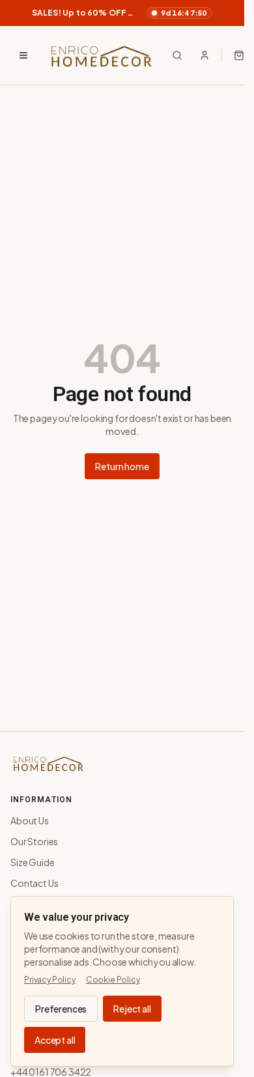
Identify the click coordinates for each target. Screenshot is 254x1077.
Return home (121, 466)
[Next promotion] (228, 13)
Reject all (131, 1008)
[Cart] (239, 55)
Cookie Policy (113, 980)
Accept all (55, 1040)
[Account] (204, 55)
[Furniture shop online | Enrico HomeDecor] (100, 55)
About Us (29, 820)
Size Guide (32, 862)
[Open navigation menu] (23, 55)
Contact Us (34, 883)
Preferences (61, 1008)
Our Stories (34, 841)
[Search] (177, 55)
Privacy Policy (50, 980)
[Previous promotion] (15, 13)
